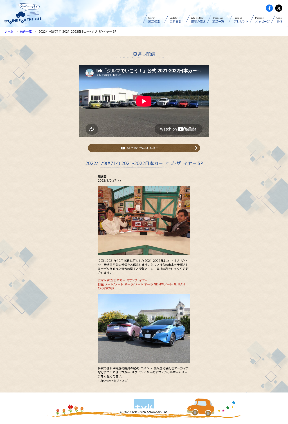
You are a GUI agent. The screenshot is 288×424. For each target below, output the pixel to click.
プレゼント (241, 19)
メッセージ (262, 19)
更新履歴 (175, 19)
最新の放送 (198, 19)
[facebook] (269, 8)
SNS (279, 19)
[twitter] (278, 8)
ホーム (8, 31)
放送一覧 (218, 19)
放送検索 (154, 19)
